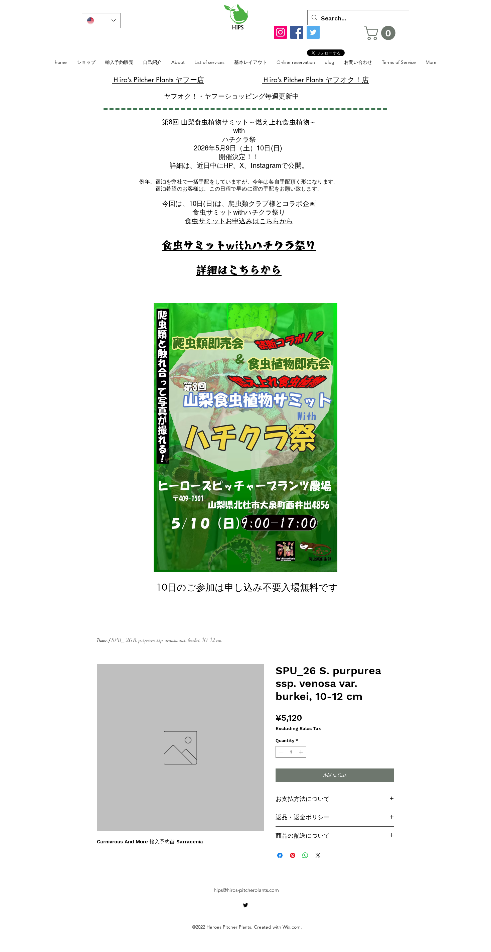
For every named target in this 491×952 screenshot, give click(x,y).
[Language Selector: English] (101, 20)
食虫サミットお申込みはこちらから (239, 221)
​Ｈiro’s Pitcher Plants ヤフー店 (158, 79)
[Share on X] (318, 855)
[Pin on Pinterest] (293, 855)
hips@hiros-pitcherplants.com (246, 890)
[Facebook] (296, 32)
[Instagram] (280, 32)
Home (102, 640)
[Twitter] (313, 32)
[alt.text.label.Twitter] (245, 905)
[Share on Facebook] (280, 855)
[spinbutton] (291, 752)
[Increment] (302, 752)
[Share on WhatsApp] (305, 855)
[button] (381, 33)
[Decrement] (281, 752)
